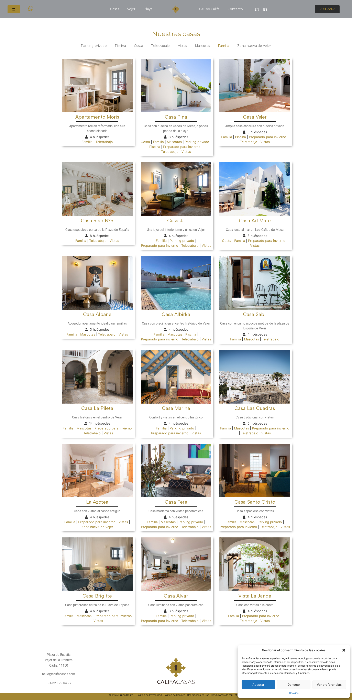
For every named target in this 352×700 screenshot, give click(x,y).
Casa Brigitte (97, 596)
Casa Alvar (176, 596)
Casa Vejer (255, 117)
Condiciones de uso (198, 695)
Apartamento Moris (97, 117)
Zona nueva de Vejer (254, 46)
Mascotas (202, 46)
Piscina (120, 46)
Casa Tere (176, 502)
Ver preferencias (329, 685)
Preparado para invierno (181, 147)
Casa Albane (97, 314)
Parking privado (94, 46)
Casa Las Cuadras (254, 408)
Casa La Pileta (97, 408)
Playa (148, 9)
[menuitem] (257, 9)
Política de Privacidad (149, 695)
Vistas (182, 46)
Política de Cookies (174, 695)
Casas (114, 9)
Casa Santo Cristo (254, 502)
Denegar (293, 685)
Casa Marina (176, 408)
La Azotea (97, 502)
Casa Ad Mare (255, 220)
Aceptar (258, 685)
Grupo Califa (209, 9)
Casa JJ (176, 220)
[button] (344, 650)
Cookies (293, 692)
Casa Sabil (255, 314)
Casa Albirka (176, 314)
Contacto (235, 9)
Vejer (131, 9)
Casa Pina (176, 117)
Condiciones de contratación (227, 695)
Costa (138, 46)
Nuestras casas (176, 34)
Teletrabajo (160, 46)
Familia (223, 46)
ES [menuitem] (265, 9)
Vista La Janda (254, 596)
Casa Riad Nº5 (97, 220)
